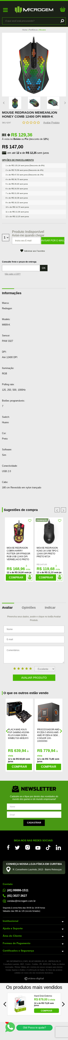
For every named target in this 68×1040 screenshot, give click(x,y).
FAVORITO (30, 521)
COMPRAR (46, 1010)
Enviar (34, 823)
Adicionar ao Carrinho (29, 577)
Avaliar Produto (51, 122)
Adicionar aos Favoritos (34, 251)
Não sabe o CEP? (12, 274)
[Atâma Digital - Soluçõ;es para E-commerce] (34, 978)
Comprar (16, 577)
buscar (62, 21)
